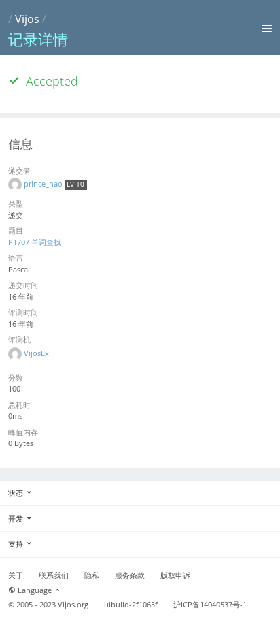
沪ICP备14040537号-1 (210, 604)
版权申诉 (175, 575)
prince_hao (44, 183)
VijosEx (36, 353)
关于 (15, 575)
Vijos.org (73, 604)
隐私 (91, 575)
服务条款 (130, 575)
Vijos (27, 19)
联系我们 (54, 575)
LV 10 (75, 184)
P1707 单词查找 (34, 242)
